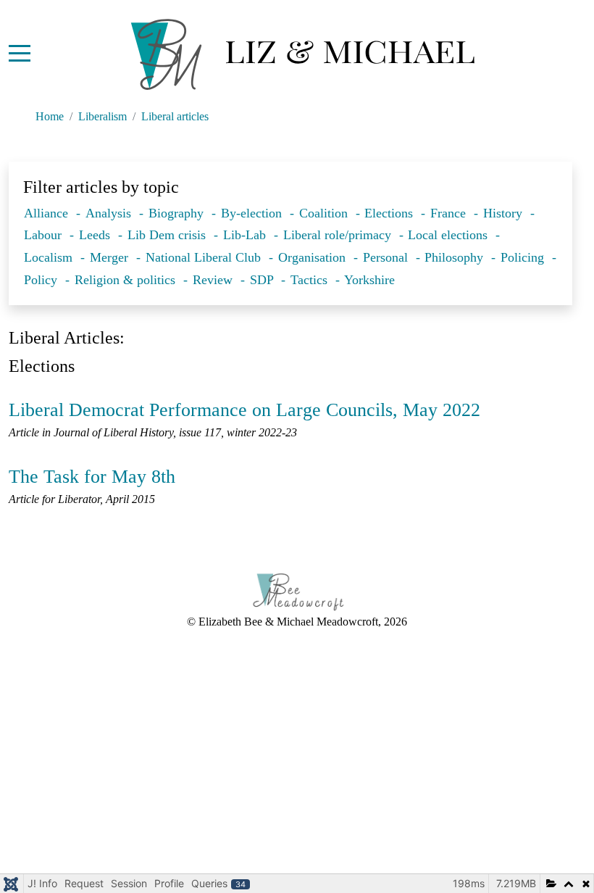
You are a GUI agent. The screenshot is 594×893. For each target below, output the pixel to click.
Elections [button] (390, 213)
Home (49, 116)
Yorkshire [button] (369, 280)
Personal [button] (387, 257)
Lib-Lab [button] (246, 235)
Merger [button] (111, 257)
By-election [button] (253, 213)
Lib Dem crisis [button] (168, 235)
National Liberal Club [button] (205, 257)
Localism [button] (50, 257)
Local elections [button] (449, 235)
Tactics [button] (310, 280)
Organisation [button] (313, 257)
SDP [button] (263, 280)
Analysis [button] (110, 213)
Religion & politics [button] (127, 280)
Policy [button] (42, 280)
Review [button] (214, 280)
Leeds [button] (96, 235)
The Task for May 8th (92, 476)
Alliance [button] (48, 213)
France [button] (449, 213)
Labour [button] (44, 235)
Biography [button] (177, 213)
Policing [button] (524, 257)
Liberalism (102, 116)
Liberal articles (175, 116)
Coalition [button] (325, 213)
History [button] (504, 213)
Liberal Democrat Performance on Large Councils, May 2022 (244, 409)
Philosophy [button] (455, 257)
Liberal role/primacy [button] (339, 235)
